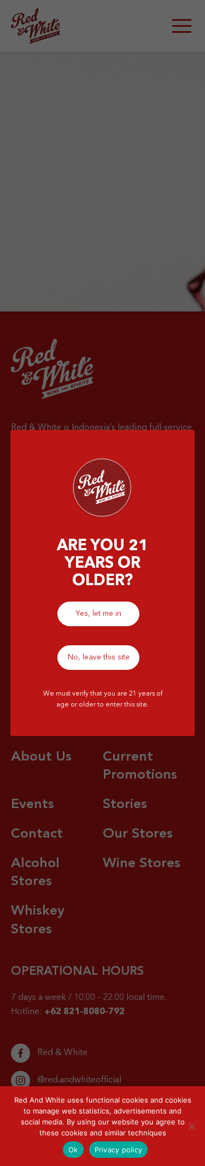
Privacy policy (119, 1149)
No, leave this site (99, 657)
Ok (73, 1149)
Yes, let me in (98, 613)
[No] (191, 1126)
